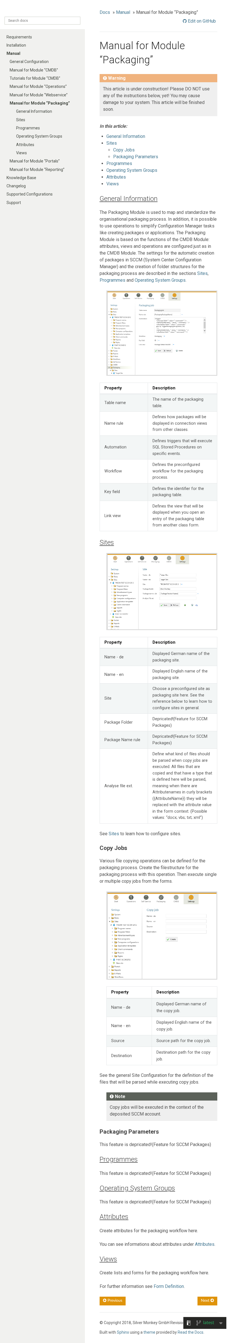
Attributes (25, 144)
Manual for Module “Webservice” (39, 95)
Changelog (16, 186)
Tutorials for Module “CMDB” (35, 78)
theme (149, 1332)
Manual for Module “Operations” (38, 86)
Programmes (28, 128)
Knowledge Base (21, 177)
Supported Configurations (30, 194)
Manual (13, 53)
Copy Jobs (124, 150)
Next (205, 1301)
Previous (114, 1301)
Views (21, 153)
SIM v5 (42, 9)
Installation (16, 45)
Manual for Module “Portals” (35, 161)
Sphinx (123, 1332)
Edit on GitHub (201, 21)
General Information (34, 111)
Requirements (19, 37)
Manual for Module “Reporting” (37, 169)
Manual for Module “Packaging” (40, 103)
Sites (20, 120)
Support (14, 202)
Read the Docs (190, 1332)
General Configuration (29, 61)
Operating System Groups (39, 136)
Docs (105, 12)
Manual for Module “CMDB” (34, 70)
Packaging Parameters (135, 156)
